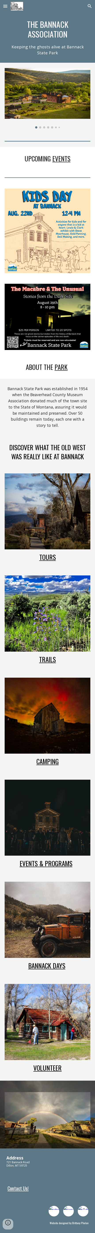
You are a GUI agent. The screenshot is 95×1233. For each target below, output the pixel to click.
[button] (5, 6)
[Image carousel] (48, 98)
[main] (48, 37)
